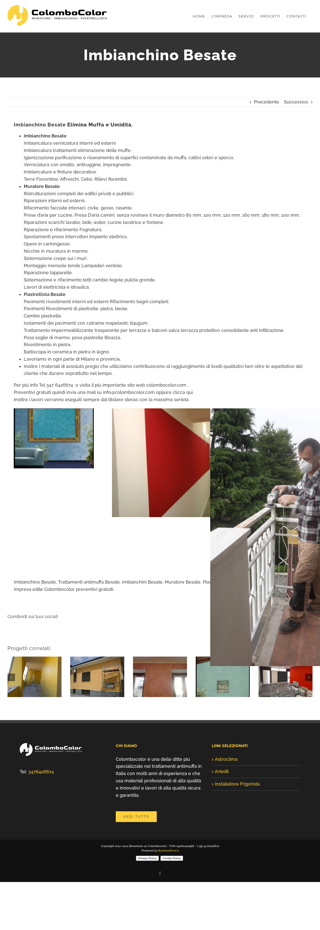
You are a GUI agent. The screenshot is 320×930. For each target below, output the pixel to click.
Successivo (296, 101)
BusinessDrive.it (168, 882)
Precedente (266, 101)
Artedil (222, 803)
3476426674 (41, 803)
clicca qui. (183, 392)
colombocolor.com (166, 385)
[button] (11, 693)
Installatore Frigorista (237, 815)
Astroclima (226, 790)
